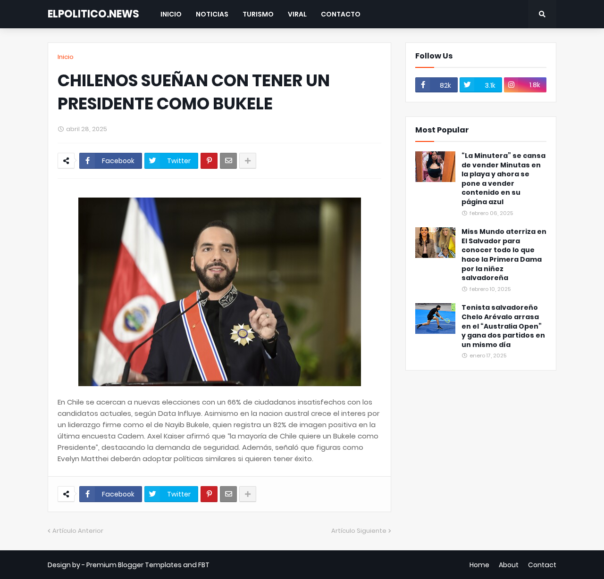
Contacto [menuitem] (341, 14)
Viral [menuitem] (297, 14)
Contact (542, 565)
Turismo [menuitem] (258, 14)
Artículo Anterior (77, 530)
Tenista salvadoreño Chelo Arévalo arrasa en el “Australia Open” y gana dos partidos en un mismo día (503, 326)
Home (479, 565)
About (509, 565)
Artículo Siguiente (358, 530)
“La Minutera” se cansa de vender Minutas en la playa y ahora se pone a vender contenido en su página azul (503, 179)
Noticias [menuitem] (212, 14)
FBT (204, 565)
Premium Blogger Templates (134, 565)
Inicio (66, 56)
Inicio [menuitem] (171, 14)
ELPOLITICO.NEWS (93, 14)
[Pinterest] (209, 161)
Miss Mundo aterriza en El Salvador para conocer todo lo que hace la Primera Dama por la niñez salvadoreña (503, 254)
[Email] (228, 161)
